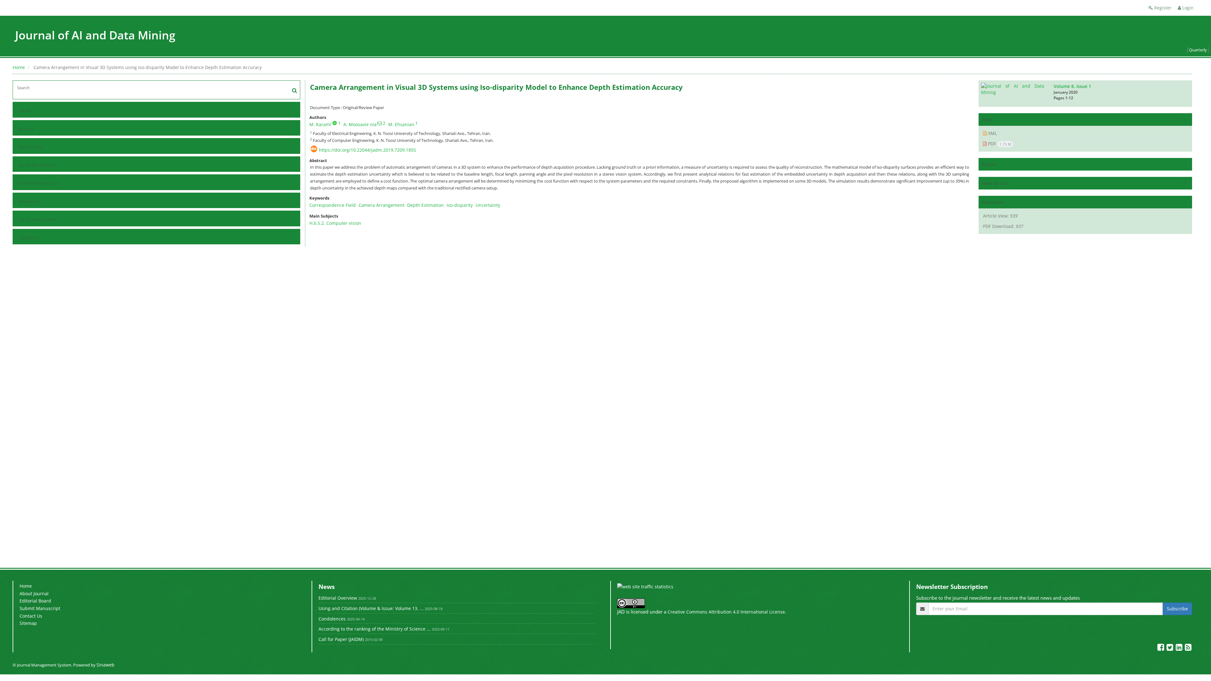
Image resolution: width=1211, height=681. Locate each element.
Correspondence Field (332, 205)
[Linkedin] (1179, 648)
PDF (999, 144)
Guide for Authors (37, 165)
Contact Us (29, 238)
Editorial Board (35, 601)
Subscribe (1177, 609)
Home (19, 67)
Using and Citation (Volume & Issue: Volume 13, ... (371, 608)
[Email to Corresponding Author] (379, 123)
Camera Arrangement (381, 205)
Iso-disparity (460, 205)
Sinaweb (105, 665)
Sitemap (28, 623)
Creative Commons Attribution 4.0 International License (726, 612)
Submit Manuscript (38, 183)
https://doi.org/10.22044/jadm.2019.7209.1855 (367, 150)
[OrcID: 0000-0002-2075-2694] (334, 123)
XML (992, 133)
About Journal (34, 594)
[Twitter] (1170, 648)
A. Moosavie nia (360, 124)
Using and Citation (37, 219)
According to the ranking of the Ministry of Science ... (374, 629)
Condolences (332, 619)
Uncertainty (488, 205)
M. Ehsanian (401, 124)
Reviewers (29, 201)
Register (1162, 8)
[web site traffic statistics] (645, 586)
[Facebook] (1161, 648)
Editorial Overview (338, 598)
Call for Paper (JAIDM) (341, 639)
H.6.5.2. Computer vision (335, 223)
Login (1187, 8)
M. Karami (320, 124)
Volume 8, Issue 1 (1072, 86)
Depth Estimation (425, 205)
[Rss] (1188, 648)
